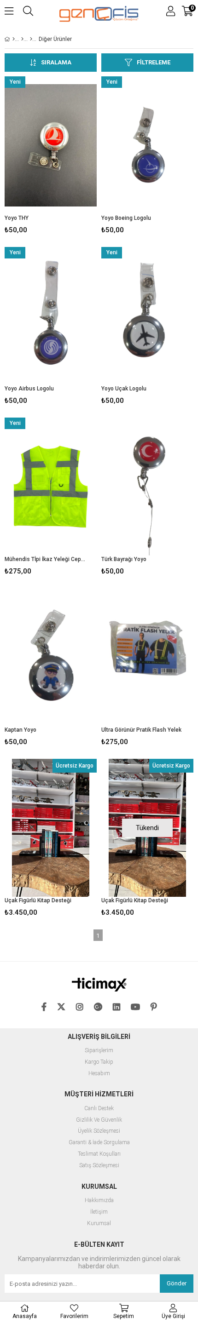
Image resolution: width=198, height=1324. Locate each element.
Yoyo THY (17, 218)
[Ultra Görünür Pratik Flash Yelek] (147, 657)
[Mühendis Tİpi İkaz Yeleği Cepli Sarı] (51, 487)
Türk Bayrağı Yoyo (123, 559)
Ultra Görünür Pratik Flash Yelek (141, 730)
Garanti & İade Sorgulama (99, 1143)
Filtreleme (153, 62)
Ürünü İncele (70, 157)
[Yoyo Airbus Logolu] (51, 316)
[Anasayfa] (13, 39)
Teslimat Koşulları (99, 1154)
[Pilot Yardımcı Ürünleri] (31, 39)
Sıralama (56, 62)
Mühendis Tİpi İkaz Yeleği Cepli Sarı (45, 559)
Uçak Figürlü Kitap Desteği (38, 900)
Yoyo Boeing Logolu (126, 218)
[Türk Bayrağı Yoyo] (147, 487)
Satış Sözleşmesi (99, 1166)
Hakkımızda (99, 1201)
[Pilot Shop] (22, 39)
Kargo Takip (99, 1062)
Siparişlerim (99, 1051)
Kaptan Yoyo (20, 730)
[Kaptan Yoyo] (51, 657)
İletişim (99, 1212)
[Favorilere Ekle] (51, 157)
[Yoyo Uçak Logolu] (147, 316)
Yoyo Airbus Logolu (29, 388)
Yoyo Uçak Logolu (123, 388)
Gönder (176, 1283)
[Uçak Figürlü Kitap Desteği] (51, 828)
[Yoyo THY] (51, 145)
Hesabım (99, 1074)
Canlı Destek (99, 1109)
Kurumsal (99, 1224)
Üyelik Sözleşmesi (99, 1131)
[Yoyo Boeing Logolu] (147, 145)
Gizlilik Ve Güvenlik (99, 1120)
